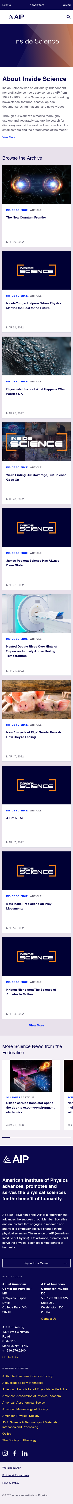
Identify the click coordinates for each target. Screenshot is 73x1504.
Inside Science (17, 210)
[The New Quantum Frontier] (36, 184)
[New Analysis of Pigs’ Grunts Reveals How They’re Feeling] (36, 699)
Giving (67, 4)
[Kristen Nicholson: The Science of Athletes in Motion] (36, 956)
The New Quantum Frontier (26, 217)
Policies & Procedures (15, 1475)
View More (8, 137)
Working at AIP (11, 1467)
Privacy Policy (10, 1482)
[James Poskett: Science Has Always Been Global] (36, 527)
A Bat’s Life (14, 818)
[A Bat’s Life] (36, 785)
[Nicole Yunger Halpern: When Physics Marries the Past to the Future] (36, 270)
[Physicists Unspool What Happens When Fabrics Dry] (36, 356)
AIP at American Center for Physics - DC (55, 1288)
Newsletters (37, 4)
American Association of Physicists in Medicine (34, 1389)
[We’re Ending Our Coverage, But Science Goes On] (36, 441)
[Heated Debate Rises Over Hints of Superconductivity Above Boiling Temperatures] (36, 613)
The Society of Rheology (19, 1440)
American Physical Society (20, 1416)
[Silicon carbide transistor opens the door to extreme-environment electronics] (31, 1076)
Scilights (13, 1097)
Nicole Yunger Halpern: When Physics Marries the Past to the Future (34, 305)
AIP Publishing (13, 1327)
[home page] (18, 17)
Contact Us (48, 1318)
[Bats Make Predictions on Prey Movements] (36, 870)
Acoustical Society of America (22, 1383)
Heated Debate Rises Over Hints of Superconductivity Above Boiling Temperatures (31, 651)
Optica (6, 1433)
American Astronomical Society (24, 1402)
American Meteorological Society (25, 1409)
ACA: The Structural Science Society (27, 1376)
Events (6, 4)
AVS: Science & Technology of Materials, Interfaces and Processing (30, 1424)
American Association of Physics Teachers (31, 1396)
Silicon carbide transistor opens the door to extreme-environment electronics (30, 1107)
